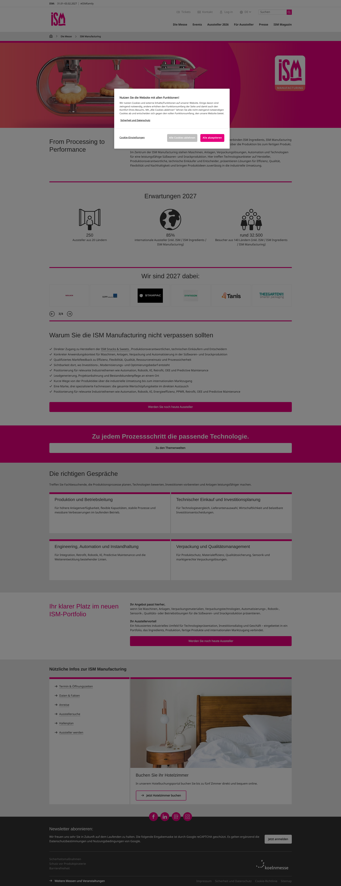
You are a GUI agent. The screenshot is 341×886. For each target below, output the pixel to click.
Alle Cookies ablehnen (182, 138)
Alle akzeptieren (212, 138)
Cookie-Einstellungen (132, 137)
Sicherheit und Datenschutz (135, 120)
